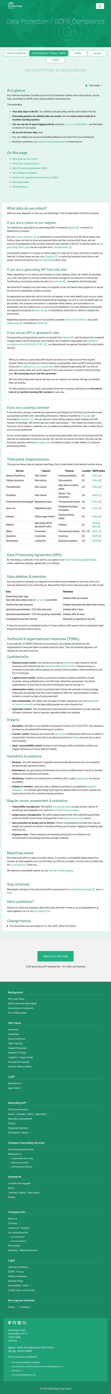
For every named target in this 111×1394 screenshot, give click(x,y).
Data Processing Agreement (52, 141)
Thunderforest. (60, 247)
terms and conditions (75, 319)
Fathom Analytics (24, 236)
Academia (13, 1029)
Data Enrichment (16, 1038)
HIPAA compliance (17, 1276)
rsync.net (39, 310)
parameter (76, 124)
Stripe (84, 415)
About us (12, 1218)
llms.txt (17, 1083)
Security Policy (15, 1281)
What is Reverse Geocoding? (22, 1003)
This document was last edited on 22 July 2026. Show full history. (42, 926)
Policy (95, 475)
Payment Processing (18, 1062)
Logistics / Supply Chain (20, 1057)
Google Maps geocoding (22, 1158)
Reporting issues (20, 182)
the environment (18, 1241)
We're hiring (14, 1245)
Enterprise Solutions (18, 1128)
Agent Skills (14, 1088)
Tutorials (20, 1114)
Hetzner (66, 337)
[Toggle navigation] (100, 6)
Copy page (94, 85)
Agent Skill (40, 1114)
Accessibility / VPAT (18, 1285)
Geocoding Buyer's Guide (20, 1149)
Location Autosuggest (19, 1183)
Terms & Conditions (16, 53)
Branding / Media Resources (22, 1250)
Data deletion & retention (24, 172)
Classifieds (13, 1034)
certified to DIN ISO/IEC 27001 (60, 666)
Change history (20, 186)
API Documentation (18, 1109)
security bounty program (66, 810)
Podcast (25, 1307)
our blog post (45, 260)
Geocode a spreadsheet (20, 1118)
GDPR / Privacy (16, 1271)
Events (11, 1307)
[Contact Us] (24, 1323)
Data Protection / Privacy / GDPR (49, 53)
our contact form (41, 911)
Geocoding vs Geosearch (20, 1008)
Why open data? (16, 998)
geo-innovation (18, 1237)
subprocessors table (73, 818)
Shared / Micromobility (20, 1066)
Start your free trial (55, 956)
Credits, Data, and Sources (21, 1290)
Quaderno (25, 419)
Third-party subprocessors (25, 163)
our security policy (62, 806)
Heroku (71, 227)
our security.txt (17, 864)
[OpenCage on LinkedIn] (20, 1323)
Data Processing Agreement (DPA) (29, 168)
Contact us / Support (18, 1228)
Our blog (12, 1223)
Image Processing (17, 1048)
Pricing (11, 1123)
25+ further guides (17, 1012)
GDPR (95, 536)
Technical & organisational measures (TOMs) (35, 177)
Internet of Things (17, 1052)
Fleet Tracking (15, 1043)
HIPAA (78, 53)
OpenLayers (33, 1192)
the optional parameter (36, 366)
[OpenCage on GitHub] (15, 1323)
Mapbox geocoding (19, 1162)
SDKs (30, 1114)
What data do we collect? (25, 159)
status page (13, 323)
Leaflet (21, 1192)
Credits (55, 60)
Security (97, 53)
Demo (11, 1114)
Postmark (57, 281)
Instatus (40, 323)
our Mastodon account (80, 889)
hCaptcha (49, 256)
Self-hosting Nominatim (21, 1167)
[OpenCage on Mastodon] (10, 1323)
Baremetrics (40, 442)
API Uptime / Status (18, 1132)
